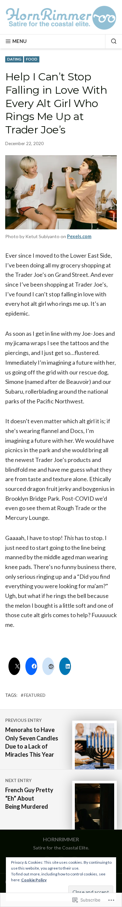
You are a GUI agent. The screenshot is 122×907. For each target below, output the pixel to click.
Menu (19, 41)
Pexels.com (79, 236)
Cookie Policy (34, 879)
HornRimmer (61, 839)
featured (35, 695)
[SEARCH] (111, 41)
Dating (14, 59)
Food (31, 59)
